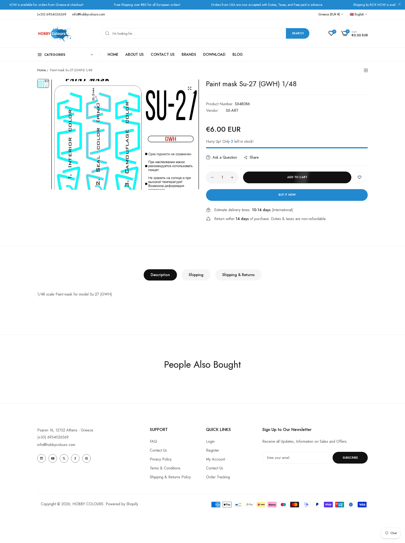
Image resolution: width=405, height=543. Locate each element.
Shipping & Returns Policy (170, 477)
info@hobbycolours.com (56, 444)
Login (210, 441)
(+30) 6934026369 (53, 437)
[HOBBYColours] (54, 33)
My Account (215, 459)
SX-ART (232, 110)
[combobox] (205, 33)
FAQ (153, 441)
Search (298, 33)
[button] (359, 177)
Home (41, 70)
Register (212, 450)
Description (160, 274)
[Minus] (212, 177)
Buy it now (287, 195)
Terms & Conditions (165, 468)
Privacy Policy (161, 459)
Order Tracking (218, 477)
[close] (399, 5)
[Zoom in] (189, 88)
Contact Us (158, 450)
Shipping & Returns (238, 274)
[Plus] (232, 177)
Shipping (196, 274)
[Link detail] (41, 458)
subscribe (350, 458)
